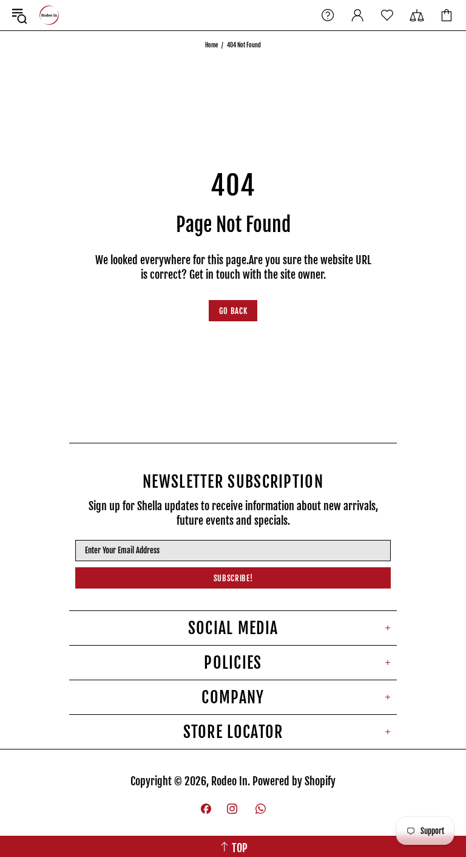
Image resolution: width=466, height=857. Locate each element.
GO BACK (233, 311)
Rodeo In (49, 15)
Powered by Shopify (294, 781)
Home (211, 45)
